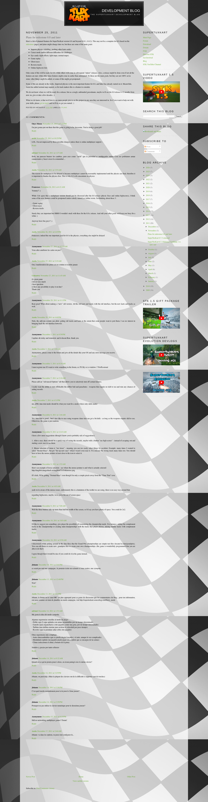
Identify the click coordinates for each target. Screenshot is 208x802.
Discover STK (148, 54)
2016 (148, 203)
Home (81, 776)
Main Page (147, 37)
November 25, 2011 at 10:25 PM (49, 138)
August (151, 253)
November (152, 230)
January (151, 281)
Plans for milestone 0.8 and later (43, 37)
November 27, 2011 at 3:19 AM (49, 261)
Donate (146, 47)
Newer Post (30, 776)
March (151, 273)
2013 (148, 215)
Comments (150, 151)
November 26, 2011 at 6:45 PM (49, 232)
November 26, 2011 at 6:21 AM (53, 187)
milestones (30, 44)
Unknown (36, 275)
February (152, 277)
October (151, 249)
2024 (148, 175)
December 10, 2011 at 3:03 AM (54, 520)
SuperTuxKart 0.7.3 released (158, 238)
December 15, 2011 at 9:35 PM (54, 716)
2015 (148, 207)
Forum (145, 40)
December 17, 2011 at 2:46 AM (49, 731)
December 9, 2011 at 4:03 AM (48, 486)
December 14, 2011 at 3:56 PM (50, 687)
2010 (148, 286)
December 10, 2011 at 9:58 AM (54, 540)
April (150, 269)
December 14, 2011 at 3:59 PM (50, 702)
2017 (148, 199)
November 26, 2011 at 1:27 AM (50, 152)
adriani (35, 152)
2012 (148, 219)
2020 (148, 187)
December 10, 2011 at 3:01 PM (50, 564)
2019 (148, 191)
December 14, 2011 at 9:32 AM (51, 658)
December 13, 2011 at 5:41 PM (49, 594)
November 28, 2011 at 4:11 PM (54, 300)
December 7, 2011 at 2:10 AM (53, 378)
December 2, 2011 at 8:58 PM (53, 334)
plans (64, 107)
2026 (148, 167)
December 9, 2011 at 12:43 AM (54, 432)
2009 (148, 290)
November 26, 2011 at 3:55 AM (49, 170)
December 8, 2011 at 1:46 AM (53, 414)
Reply (34, 130)
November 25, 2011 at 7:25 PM (55, 123)
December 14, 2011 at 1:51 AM (50, 611)
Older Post (131, 776)
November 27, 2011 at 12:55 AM (54, 246)
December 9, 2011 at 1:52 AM (53, 464)
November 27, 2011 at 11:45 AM (53, 275)
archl (34, 138)
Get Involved (148, 57)
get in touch (44, 103)
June (150, 261)
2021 (148, 183)
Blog (145, 61)
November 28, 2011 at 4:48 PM (49, 317)
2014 (148, 211)
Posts (148, 146)
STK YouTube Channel (152, 64)
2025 (148, 171)
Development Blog (121, 11)
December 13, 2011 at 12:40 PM (51, 579)
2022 (148, 179)
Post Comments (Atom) (45, 788)
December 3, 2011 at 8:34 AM (53, 363)
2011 (148, 223)
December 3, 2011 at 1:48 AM (48, 349)
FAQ (145, 51)
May (150, 265)
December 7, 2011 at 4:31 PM (48, 400)
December (152, 226)
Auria (34, 169)
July (150, 257)
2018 (148, 195)
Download (147, 44)
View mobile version (80, 781)
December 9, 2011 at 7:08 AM (53, 506)
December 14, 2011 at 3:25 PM (49, 673)
